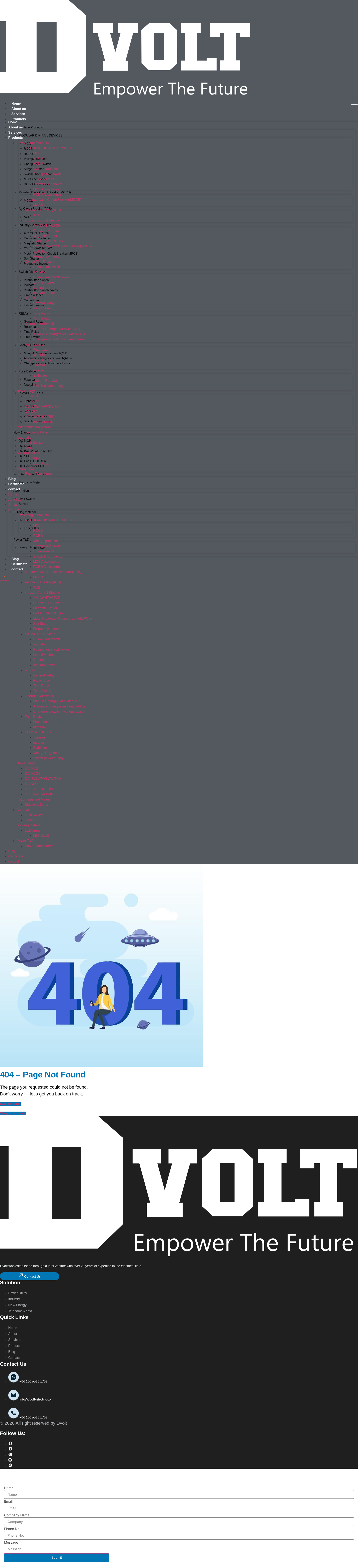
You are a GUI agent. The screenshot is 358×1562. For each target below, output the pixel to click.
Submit (56, 1557)
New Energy (26, 391)
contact (17, 569)
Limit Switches (43, 282)
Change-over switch (48, 174)
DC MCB (31, 396)
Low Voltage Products (28, 127)
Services (18, 114)
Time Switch (32, 337)
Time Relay (31, 331)
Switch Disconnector (48, 184)
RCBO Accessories (47, 194)
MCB (37, 153)
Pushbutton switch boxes (51, 277)
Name (8, 1487)
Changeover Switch (39, 324)
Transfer (39, 365)
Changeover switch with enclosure (47, 363)
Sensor (23, 503)
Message (11, 1542)
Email (8, 1501)
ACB (27, 217)
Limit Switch (27, 498)
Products (18, 119)
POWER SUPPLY (31, 393)
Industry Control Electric (42, 220)
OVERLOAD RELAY (48, 241)
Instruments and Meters (34, 427)
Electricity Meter (30, 482)
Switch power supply (48, 386)
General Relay (33, 321)
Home (16, 103)
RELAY (24, 313)
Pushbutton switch (46, 267)
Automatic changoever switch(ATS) (59, 334)
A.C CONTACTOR (47, 225)
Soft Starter (31, 258)
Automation (21, 490)
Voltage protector (45, 168)
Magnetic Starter (45, 236)
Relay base (31, 326)
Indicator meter (44, 292)
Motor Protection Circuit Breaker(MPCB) (51, 253)
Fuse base (31, 379)
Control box (31, 300)
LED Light (32, 458)
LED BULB (31, 528)
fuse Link (39, 355)
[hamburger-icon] (354, 103)
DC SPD (24, 456)
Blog (15, 559)
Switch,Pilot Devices (32, 271)
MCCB (38, 205)
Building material (24, 512)
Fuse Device (27, 371)
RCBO (28, 154)
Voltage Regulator (46, 380)
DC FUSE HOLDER (32, 461)
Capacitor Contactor (48, 230)
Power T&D (21, 539)
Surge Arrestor (43, 179)
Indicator (39, 272)
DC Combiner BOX (32, 466)
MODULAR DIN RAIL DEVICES (41, 135)
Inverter (38, 370)
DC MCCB (33, 401)
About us (18, 108)
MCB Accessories (46, 189)
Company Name (16, 1515)
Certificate (19, 564)
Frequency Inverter (37, 263)
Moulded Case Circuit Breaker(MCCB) (53, 199)
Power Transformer (32, 547)
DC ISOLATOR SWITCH (36, 450)
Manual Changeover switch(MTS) (46, 353)
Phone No (11, 1528)
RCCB (38, 158)
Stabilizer (40, 375)
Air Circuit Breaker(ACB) (43, 210)
